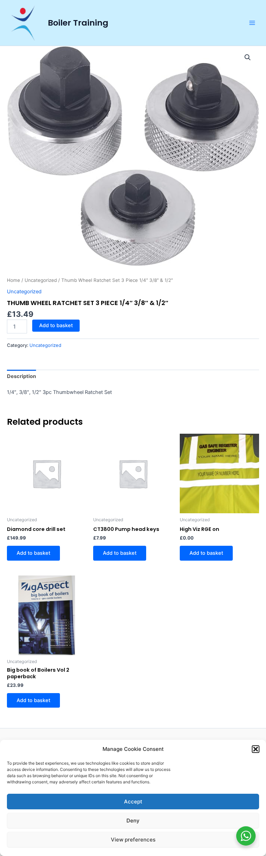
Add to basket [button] (33, 553)
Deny (133, 820)
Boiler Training (78, 22)
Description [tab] (21, 376)
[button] (255, 749)
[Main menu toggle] (252, 23)
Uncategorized (41, 280)
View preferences (133, 839)
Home (13, 280)
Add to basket (56, 325)
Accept (133, 801)
